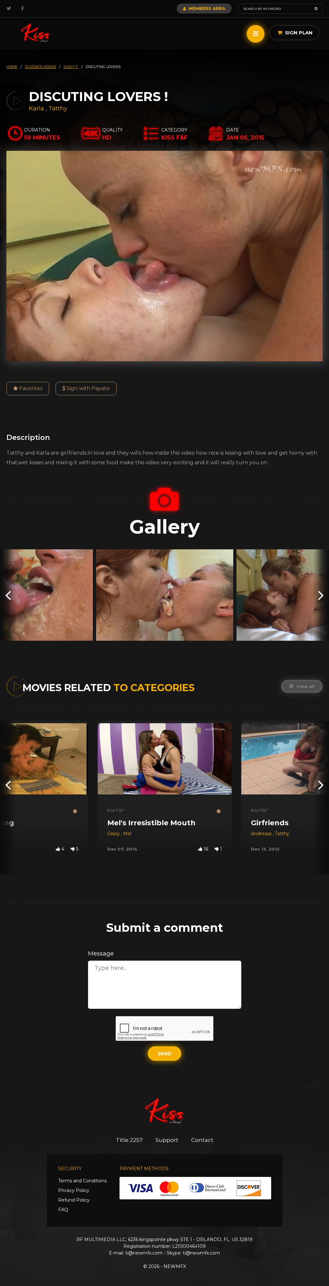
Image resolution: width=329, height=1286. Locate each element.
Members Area (206, 8)
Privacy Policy (73, 1190)
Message (101, 953)
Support (167, 1140)
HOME (11, 66)
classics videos (40, 66)
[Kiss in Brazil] (35, 33)
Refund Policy (74, 1200)
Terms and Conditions (82, 1181)
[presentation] (8, 595)
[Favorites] (75, 811)
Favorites (30, 388)
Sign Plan (298, 33)
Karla (37, 108)
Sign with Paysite (87, 388)
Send (164, 1053)
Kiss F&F (115, 810)
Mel (127, 833)
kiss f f (71, 66)
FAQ (63, 1210)
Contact (202, 1140)
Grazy (114, 833)
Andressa (262, 833)
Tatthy (58, 108)
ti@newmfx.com (144, 1253)
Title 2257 (129, 1140)
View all (305, 686)
